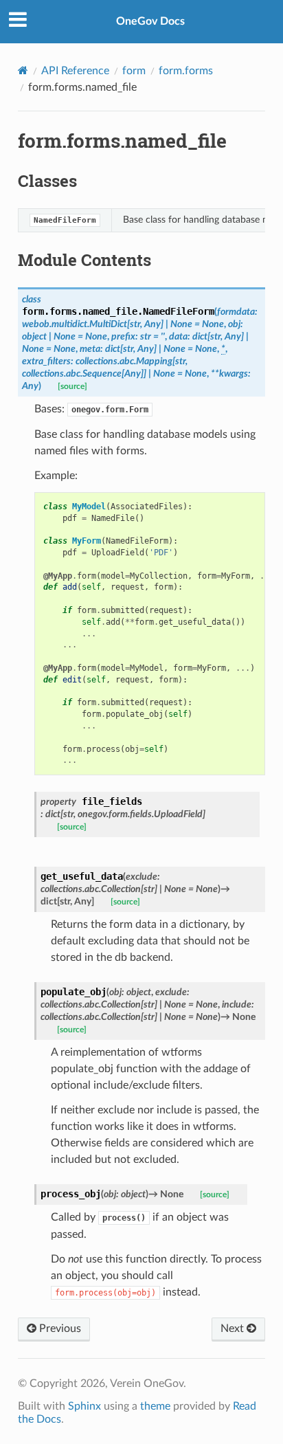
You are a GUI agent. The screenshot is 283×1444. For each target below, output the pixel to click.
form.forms (186, 70)
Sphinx (84, 1406)
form (134, 70)
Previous (58, 1328)
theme (155, 1406)
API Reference (75, 70)
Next (233, 1328)
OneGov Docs (150, 21)
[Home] (23, 70)
